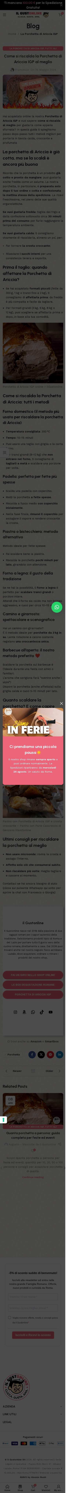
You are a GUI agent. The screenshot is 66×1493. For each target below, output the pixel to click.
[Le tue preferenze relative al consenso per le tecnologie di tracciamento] (3, 1119)
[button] (56, 607)
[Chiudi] (61, 703)
